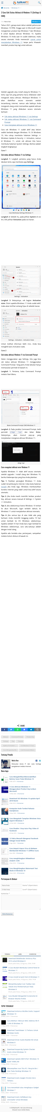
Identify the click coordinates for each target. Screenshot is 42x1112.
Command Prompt (17, 737)
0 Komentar (20, 781)
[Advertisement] (21, 69)
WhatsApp (17, 729)
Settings (5, 741)
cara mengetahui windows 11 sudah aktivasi (10, 750)
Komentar (5, 893)
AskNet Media (26, 1110)
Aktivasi (5, 737)
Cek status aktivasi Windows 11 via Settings (21, 116)
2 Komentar (20, 823)
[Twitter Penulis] (40, 761)
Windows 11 (36, 22)
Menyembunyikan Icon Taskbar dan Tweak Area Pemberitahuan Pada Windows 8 (21, 986)
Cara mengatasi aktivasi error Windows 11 (20, 125)
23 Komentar (20, 873)
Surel (30, 889)
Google (4, 487)
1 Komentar (20, 833)
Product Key (30, 737)
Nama (30, 885)
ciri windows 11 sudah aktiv (28, 746)
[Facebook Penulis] (36, 761)
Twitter (11, 729)
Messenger (24, 729)
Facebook (4, 729)
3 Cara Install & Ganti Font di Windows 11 (23, 977)
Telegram (31, 729)
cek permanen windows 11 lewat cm (28, 750)
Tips (13, 741)
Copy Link (37, 729)
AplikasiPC (17, 1108)
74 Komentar (21, 813)
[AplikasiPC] (21, 3)
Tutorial (20, 741)
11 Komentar (20, 863)
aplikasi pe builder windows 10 (10, 746)
